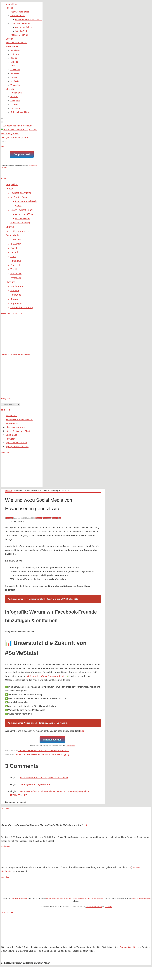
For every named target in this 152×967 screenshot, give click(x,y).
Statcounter (11, 415)
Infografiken (56, 518)
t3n (86, 825)
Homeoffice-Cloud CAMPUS (19, 419)
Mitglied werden (52, 739)
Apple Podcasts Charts (16, 442)
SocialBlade (11, 435)
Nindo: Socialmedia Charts (18, 431)
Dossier (8, 490)
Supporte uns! (22, 154)
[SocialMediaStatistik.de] (22, 137)
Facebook (47, 518)
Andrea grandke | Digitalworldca (35, 784)
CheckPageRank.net (15, 427)
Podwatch (10, 439)
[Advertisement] (19, 471)
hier (82, 731)
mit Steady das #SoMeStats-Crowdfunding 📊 (47, 676)
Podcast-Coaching (128, 947)
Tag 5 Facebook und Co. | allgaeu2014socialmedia (44, 777)
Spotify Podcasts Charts (17, 446)
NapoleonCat (12, 423)
